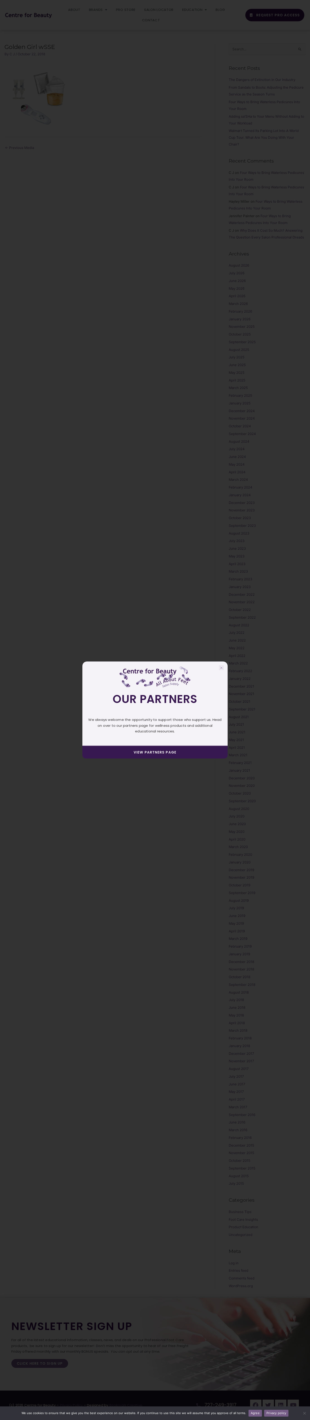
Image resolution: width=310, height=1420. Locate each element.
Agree (255, 1413)
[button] (221, 667)
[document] (155, 710)
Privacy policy (276, 1413)
